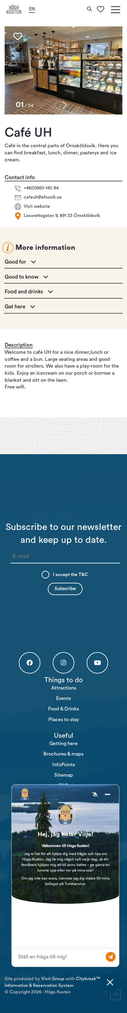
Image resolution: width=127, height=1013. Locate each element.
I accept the (70, 574)
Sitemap (63, 775)
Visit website (37, 206)
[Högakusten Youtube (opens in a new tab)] (97, 663)
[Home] (14, 9)
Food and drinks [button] (24, 291)
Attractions (63, 688)
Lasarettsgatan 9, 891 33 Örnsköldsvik (62, 215)
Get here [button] (15, 306)
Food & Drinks (63, 708)
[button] (64, 105)
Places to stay (63, 719)
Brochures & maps (63, 754)
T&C (83, 574)
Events (63, 698)
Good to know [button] (22, 277)
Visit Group (52, 978)
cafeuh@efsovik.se (43, 197)
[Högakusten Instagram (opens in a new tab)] (63, 663)
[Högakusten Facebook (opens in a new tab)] (29, 663)
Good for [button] (15, 262)
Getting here (63, 743)
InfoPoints (63, 764)
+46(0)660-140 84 (41, 188)
